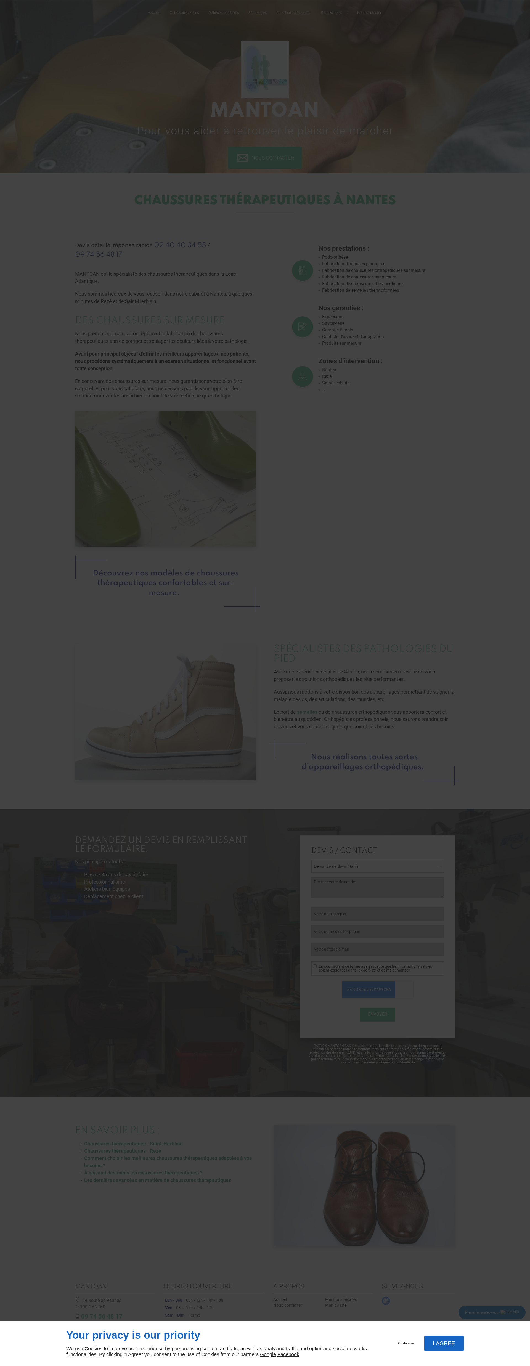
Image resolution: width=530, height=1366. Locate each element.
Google (268, 1354)
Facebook (288, 1354)
